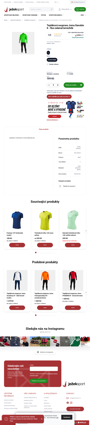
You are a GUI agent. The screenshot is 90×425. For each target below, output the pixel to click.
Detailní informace (52, 120)
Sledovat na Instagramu (46, 352)
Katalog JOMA (28, 403)
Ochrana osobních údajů (10, 408)
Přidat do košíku (71, 85)
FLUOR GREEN (52, 59)
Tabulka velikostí (53, 64)
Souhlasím (66, 417)
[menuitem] (12, 15)
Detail (17, 245)
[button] (35, 252)
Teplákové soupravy (69, 186)
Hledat (51, 9)
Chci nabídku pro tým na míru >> (59, 96)
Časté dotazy (7, 403)
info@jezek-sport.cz (75, 398)
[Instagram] (71, 402)
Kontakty (46, 397)
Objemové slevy (48, 411)
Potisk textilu (7, 2)
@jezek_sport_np (45, 332)
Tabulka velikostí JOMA (42, 2)
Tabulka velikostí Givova (30, 397)
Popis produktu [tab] (44, 129)
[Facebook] (67, 402)
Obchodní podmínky (9, 405)
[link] (66, 35)
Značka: (50, 43)
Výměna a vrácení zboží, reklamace (30, 406)
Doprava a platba (8, 400)
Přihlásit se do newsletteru (39, 381)
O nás (45, 400)
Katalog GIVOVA (28, 400)
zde (57, 418)
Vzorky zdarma (29, 2)
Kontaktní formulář (75, 409)
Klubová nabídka (18, 2)
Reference (46, 403)
